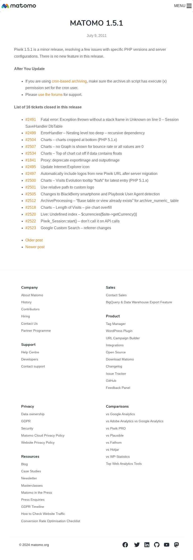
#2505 (30, 194)
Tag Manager (116, 324)
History (26, 302)
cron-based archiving (69, 81)
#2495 (30, 167)
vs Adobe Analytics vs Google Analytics (134, 421)
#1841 (30, 160)
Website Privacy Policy (38, 442)
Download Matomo (120, 359)
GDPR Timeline (32, 507)
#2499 (30, 133)
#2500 (30, 180)
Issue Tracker (116, 373)
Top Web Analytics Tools (124, 463)
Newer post (34, 247)
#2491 (30, 120)
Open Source (116, 352)
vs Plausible (115, 435)
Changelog (114, 366)
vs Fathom (114, 442)
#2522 (30, 221)
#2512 (30, 201)
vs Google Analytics (120, 414)
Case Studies (31, 471)
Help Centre (30, 352)
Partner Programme (36, 330)
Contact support (33, 366)
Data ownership (32, 414)
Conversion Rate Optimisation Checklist (50, 521)
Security (27, 428)
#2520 (30, 214)
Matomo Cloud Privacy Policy (42, 435)
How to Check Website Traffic (43, 514)
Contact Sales (116, 295)
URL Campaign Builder (123, 338)
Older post (34, 240)
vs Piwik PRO (116, 428)
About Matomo (32, 295)
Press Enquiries (32, 499)
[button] (179, 6)
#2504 (30, 140)
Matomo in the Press (36, 492)
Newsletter (29, 478)
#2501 (30, 187)
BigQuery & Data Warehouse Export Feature (139, 302)
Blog (24, 464)
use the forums (50, 95)
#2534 (30, 153)
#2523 (30, 228)
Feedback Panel (118, 388)
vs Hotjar (112, 449)
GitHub (111, 381)
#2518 (30, 207)
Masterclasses (32, 485)
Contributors (30, 309)
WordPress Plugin (119, 331)
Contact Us (29, 323)
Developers (29, 359)
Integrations (115, 345)
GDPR (26, 421)
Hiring (25, 316)
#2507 (30, 147)
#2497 (30, 174)
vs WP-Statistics (118, 456)
